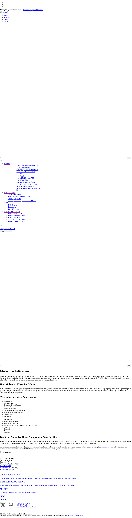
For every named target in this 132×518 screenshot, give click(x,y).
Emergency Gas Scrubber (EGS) (27, 170)
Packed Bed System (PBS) (25, 178)
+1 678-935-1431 (5, 227)
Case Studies (19, 492)
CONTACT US (21, 505)
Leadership (3, 492)
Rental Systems (13, 209)
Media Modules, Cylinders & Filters (19, 197)
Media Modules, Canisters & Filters (33, 478)
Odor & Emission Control (16, 219)
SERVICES (6, 203)
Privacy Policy (79, 515)
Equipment (17, 478)
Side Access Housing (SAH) (25, 182)
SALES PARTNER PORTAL (26, 507)
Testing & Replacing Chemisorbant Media (22, 201)
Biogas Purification (15, 213)
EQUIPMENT (7, 163)
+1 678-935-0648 (5, 469)
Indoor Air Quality (14, 217)
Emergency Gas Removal (16, 215)
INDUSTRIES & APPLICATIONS (12, 211)
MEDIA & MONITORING (9, 192)
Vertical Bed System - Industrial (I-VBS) (29, 188)
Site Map (71, 515)
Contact (6, 21)
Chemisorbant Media (15, 194)
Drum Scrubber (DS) (23, 168)
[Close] (1, 225)
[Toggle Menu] (1, 160)
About (6, 15)
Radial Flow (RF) (22, 180)
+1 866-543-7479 (5, 468)
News (6, 19)
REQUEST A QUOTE (7, 229)
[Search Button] (66, 156)
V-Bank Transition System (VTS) (27, 184)
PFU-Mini (19, 174)
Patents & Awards (30, 492)
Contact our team (107, 447)
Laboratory (12, 207)
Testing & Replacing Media (67, 478)
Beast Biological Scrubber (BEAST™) (28, 165)
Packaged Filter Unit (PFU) (25, 172)
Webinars (7, 17)
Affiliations (11, 492)
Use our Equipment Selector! (33, 10)
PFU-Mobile (20, 176)
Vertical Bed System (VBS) (25, 186)
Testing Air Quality (14, 199)
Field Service (12, 205)
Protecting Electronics (16, 221)
